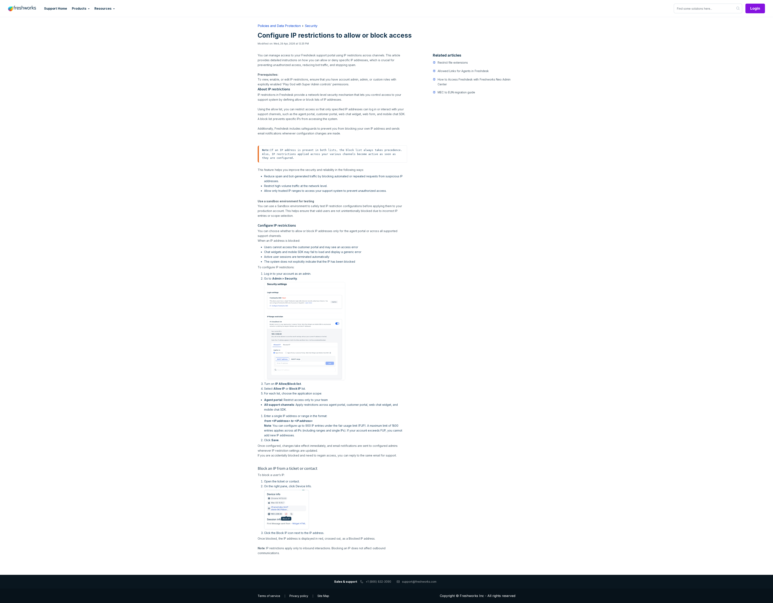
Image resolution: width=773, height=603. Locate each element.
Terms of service (269, 596)
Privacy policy (298, 596)
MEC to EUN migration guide (456, 92)
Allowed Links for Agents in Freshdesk (463, 71)
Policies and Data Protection (279, 26)
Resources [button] (103, 8)
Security (311, 26)
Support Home (55, 8)
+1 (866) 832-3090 (378, 581)
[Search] (738, 8)
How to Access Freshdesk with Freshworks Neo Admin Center (474, 82)
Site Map (323, 596)
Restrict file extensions (453, 62)
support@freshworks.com (419, 581)
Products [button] (79, 8)
